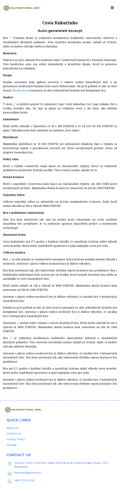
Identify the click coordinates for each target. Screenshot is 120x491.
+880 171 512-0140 (24, 480)
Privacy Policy (16, 439)
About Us (13, 428)
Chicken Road (20, 90)
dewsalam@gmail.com (27, 472)
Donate (11, 445)
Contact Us (14, 433)
